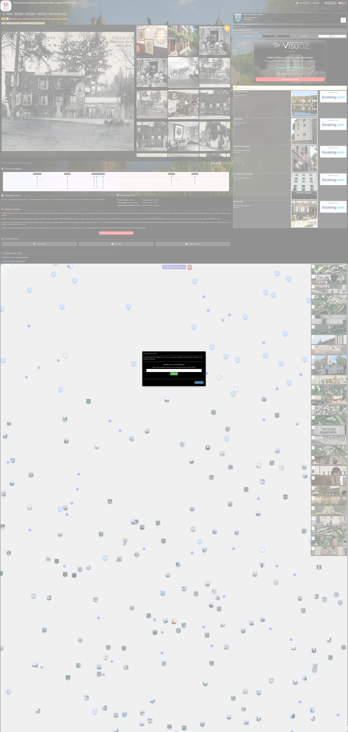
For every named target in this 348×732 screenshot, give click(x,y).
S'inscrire (174, 373)
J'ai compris (199, 382)
